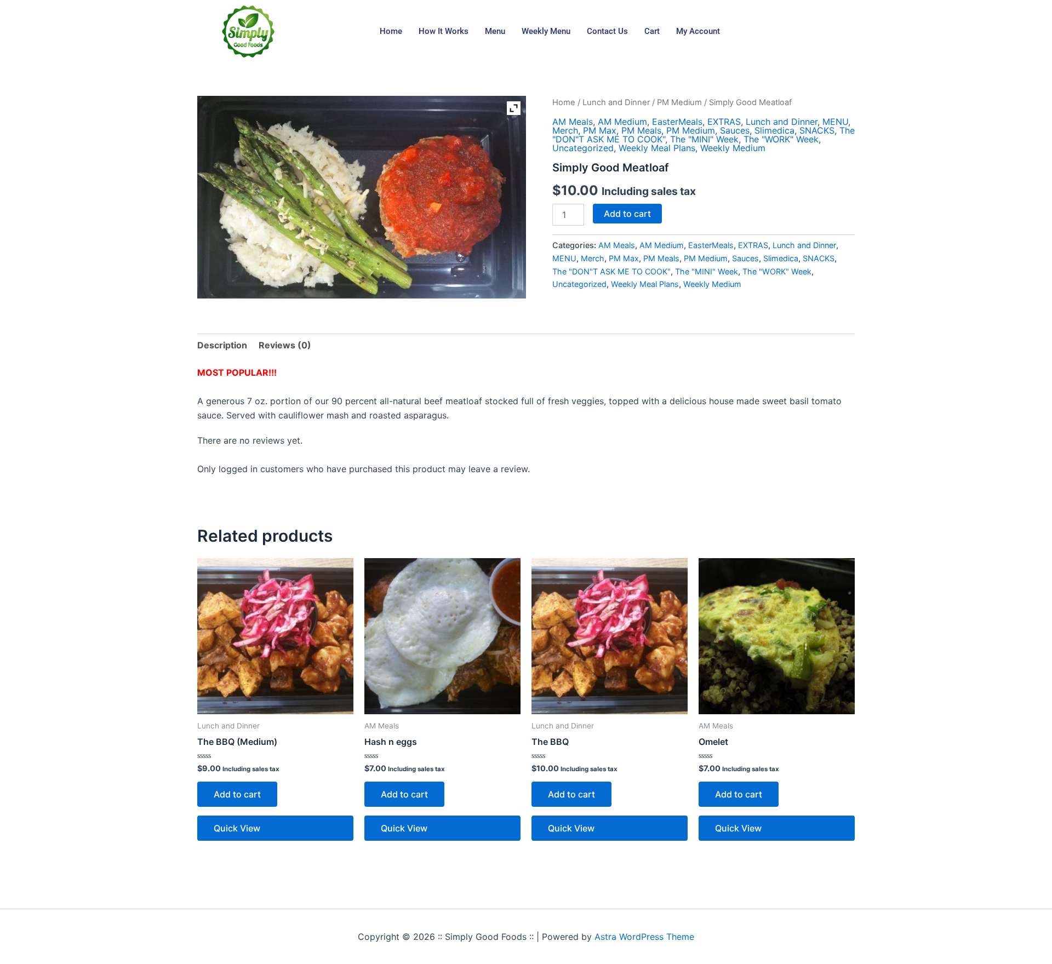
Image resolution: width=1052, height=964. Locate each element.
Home (391, 31)
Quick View (237, 828)
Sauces (735, 130)
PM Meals (641, 130)
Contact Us (607, 31)
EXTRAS (724, 121)
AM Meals (572, 121)
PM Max (599, 130)
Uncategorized (583, 147)
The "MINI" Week (704, 139)
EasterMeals (677, 121)
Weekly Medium (732, 147)
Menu (495, 31)
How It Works (443, 31)
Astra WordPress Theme (644, 936)
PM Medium (679, 102)
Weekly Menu (546, 31)
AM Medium (622, 121)
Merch (565, 130)
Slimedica (774, 130)
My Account (698, 31)
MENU (835, 121)
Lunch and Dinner (616, 102)
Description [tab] (222, 345)
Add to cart (627, 213)
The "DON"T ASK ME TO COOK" (611, 271)
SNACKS (816, 130)
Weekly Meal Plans (657, 147)
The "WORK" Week (781, 139)
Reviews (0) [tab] (285, 345)
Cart (652, 31)
